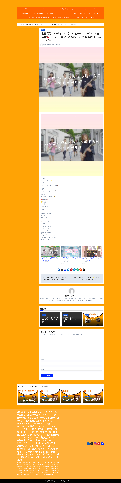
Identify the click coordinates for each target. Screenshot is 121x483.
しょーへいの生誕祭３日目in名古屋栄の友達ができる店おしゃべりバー (93, 401)
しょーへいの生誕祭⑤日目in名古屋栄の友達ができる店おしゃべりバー (50, 401)
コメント (44, 338)
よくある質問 (25, 13)
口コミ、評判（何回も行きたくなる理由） (67, 9)
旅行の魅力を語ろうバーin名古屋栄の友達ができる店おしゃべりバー (71, 319)
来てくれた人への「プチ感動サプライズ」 (91, 9)
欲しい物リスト (90, 17)
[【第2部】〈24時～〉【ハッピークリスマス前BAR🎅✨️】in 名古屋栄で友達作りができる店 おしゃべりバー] (50, 251)
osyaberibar (50, 44)
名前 (42, 359)
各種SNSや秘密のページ (51, 13)
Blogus (64, 481)
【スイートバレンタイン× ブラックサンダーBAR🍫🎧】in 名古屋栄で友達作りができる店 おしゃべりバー (92, 259)
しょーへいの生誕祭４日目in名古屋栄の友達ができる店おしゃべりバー (71, 401)
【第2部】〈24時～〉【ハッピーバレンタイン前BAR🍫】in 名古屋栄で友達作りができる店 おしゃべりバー (71, 37)
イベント (33, 13)
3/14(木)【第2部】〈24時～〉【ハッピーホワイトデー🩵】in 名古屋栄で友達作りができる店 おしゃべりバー (71, 259)
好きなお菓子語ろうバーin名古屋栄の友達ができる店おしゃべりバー (50, 319)
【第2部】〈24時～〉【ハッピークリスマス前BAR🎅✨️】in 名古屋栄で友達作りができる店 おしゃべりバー (50, 259)
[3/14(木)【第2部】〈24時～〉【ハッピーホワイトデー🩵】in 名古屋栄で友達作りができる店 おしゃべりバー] (71, 251)
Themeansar (71, 481)
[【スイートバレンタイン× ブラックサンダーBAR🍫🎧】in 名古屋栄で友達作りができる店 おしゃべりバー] (92, 251)
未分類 (42, 29)
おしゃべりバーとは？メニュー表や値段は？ (38, 17)
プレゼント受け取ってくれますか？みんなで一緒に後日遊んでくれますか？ (79, 13)
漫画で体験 (40, 13)
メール (43, 364)
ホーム (21, 9)
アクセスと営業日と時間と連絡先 (60, 17)
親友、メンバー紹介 (30, 9)
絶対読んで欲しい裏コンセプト (45, 9)
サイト (42, 369)
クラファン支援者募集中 (77, 17)
